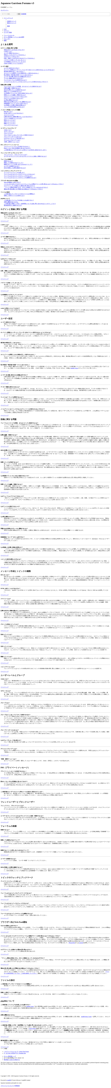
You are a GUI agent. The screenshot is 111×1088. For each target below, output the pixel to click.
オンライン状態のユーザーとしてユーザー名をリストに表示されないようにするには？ (29, 69)
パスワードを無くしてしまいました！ (15, 60)
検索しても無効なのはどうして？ (13, 162)
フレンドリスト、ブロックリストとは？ (15, 154)
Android (81, 942)
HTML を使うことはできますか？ (13, 113)
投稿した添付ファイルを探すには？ (14, 195)
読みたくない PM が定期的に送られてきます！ (17, 148)
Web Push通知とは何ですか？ (12, 182)
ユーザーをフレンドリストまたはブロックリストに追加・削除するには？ (25, 156)
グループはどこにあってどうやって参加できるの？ (19, 135)
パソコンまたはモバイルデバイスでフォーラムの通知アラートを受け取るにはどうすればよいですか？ (34, 184)
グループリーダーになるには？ (13, 136)
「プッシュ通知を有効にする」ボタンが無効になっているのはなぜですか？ (26, 187)
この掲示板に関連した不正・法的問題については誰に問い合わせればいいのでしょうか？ (30, 203)
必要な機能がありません (11, 202)
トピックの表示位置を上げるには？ (14, 107)
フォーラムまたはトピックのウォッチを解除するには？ (20, 177)
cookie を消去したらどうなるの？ (13, 63)
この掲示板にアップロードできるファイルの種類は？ (19, 194)
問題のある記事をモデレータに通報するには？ (17, 101)
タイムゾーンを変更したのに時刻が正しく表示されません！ (21, 73)
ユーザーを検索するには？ (12, 166)
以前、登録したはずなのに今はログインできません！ (19, 58)
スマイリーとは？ (9, 115)
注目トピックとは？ (10, 121)
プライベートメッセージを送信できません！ (17, 146)
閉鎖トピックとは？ (10, 123)
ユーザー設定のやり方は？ (12, 68)
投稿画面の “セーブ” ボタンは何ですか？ (16, 103)
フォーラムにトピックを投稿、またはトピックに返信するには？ (23, 86)
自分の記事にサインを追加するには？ (15, 89)
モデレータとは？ (9, 131)
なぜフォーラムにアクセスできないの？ (15, 96)
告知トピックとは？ (10, 120)
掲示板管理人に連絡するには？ (13, 205)
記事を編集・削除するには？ (12, 88)
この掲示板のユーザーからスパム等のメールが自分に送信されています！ (25, 150)
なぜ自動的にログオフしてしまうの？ (15, 61)
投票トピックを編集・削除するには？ (15, 95)
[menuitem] (11, 21)
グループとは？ (8, 133)
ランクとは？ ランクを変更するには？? (15, 80)
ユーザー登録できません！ (12, 53)
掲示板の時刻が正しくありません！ (14, 71)
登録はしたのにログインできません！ (15, 55)
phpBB (9, 1080)
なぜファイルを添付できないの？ (13, 98)
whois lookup (32, 1028)
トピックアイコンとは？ (11, 125)
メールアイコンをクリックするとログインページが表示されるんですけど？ (26, 81)
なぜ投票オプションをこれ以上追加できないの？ (18, 93)
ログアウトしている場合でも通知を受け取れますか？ (19, 185)
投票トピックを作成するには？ (13, 91)
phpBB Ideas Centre (86, 1016)
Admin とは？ (8, 130)
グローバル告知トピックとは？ (13, 118)
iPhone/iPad (72, 942)
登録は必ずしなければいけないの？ (14, 49)
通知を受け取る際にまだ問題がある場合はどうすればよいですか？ (23, 189)
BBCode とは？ (8, 111)
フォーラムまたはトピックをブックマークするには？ (19, 174)
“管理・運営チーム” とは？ (12, 141)
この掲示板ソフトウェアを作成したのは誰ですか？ (19, 200)
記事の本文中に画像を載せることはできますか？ (18, 116)
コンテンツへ (4, 10)
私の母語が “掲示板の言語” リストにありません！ (18, 75)
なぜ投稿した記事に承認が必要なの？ (15, 105)
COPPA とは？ (8, 51)
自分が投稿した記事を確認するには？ (15, 167)
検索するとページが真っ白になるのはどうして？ (18, 164)
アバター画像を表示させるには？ (13, 78)
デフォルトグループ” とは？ (12, 140)
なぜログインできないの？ (12, 56)
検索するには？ (8, 161)
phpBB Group (74, 368)
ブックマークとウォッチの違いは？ (14, 172)
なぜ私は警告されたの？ (11, 100)
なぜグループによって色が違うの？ (14, 138)
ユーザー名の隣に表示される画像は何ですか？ (17, 76)
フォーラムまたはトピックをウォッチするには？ (18, 176)
